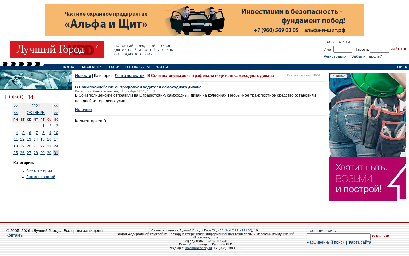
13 (29, 139)
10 (56, 133)
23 (49, 146)
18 (15, 146)
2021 (35, 106)
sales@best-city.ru (198, 248)
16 (49, 139)
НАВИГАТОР (91, 67)
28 (36, 153)
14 (36, 139)
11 (16, 139)
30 (49, 153)
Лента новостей (40, 177)
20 (29, 146)
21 (36, 146)
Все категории (39, 171)
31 (56, 153)
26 (22, 153)
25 (15, 153)
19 (22, 146)
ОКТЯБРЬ (36, 112)
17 (56, 139)
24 (56, 146)
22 (42, 146)
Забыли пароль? (366, 56)
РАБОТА (161, 67)
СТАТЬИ (113, 67)
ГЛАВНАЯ (67, 67)
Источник (83, 110)
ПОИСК (401, 67)
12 (22, 139)
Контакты (15, 235)
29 (42, 153)
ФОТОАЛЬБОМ (137, 67)
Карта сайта (360, 242)
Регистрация (335, 56)
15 (42, 139)
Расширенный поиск (325, 242)
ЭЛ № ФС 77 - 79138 (235, 230)
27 (29, 153)
